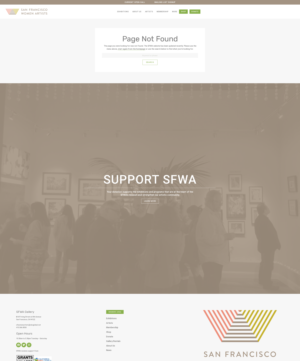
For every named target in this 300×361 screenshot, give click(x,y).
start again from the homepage (131, 49)
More (174, 12)
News (108, 350)
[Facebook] (18, 345)
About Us (136, 12)
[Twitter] (23, 345)
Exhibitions (123, 12)
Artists (149, 12)
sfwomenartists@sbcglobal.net (28, 325)
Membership (162, 12)
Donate (195, 12)
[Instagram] (29, 345)
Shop (183, 12)
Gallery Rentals (113, 341)
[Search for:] (150, 55)
